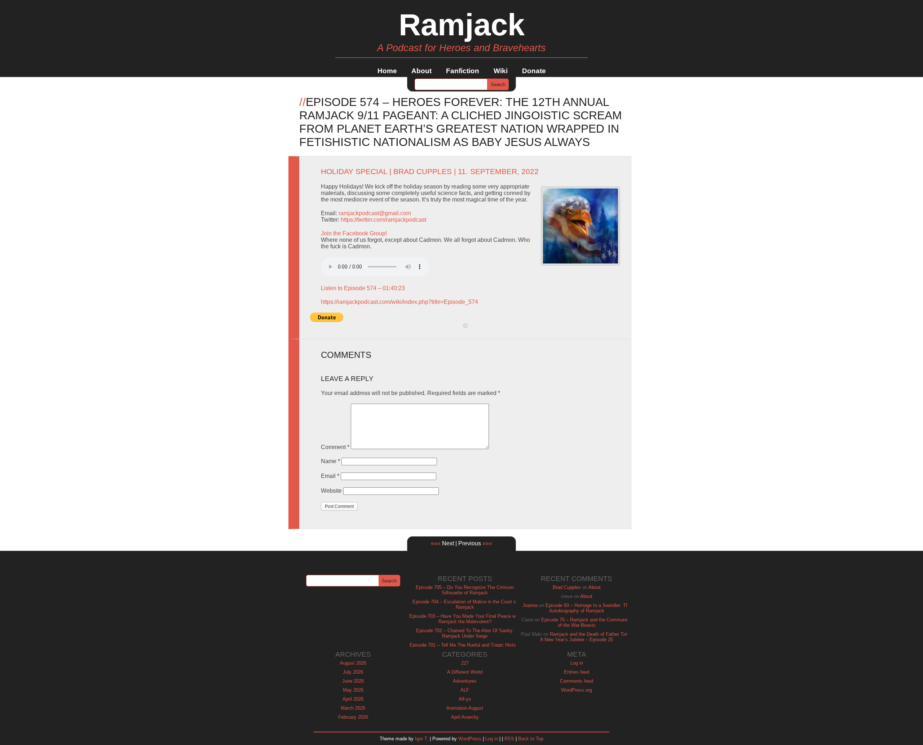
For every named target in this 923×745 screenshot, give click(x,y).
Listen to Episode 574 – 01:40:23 (363, 288)
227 (465, 663)
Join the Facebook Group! (354, 233)
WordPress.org (576, 690)
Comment (335, 447)
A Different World (464, 672)
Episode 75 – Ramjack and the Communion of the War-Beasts (586, 622)
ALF (464, 690)
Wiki (501, 71)
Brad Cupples (422, 171)
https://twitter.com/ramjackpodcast (383, 220)
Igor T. (421, 738)
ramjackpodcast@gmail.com (375, 213)
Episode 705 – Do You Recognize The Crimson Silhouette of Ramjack (465, 590)
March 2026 (353, 708)
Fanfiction (462, 71)
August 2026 (353, 663)
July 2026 (353, 672)
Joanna (530, 605)
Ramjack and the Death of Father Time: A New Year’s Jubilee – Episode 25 (586, 636)
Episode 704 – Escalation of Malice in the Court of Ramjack (464, 604)
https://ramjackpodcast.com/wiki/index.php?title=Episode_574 (399, 302)
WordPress (469, 738)
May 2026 (353, 690)
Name (330, 461)
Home (387, 71)
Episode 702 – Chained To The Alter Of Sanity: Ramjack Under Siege (465, 633)
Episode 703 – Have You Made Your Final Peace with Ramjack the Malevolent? (465, 618)
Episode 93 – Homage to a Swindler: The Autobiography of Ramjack (588, 608)
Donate (534, 71)
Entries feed (576, 672)
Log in (576, 663)
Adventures (465, 681)
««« (436, 543)
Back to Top (530, 738)
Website (331, 491)
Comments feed (576, 681)
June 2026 (353, 681)
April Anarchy (465, 717)
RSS (509, 738)
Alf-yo (465, 699)
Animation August (464, 708)
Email (330, 476)
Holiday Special (354, 171)
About (421, 71)
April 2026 (353, 699)
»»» (487, 543)
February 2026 (353, 717)
